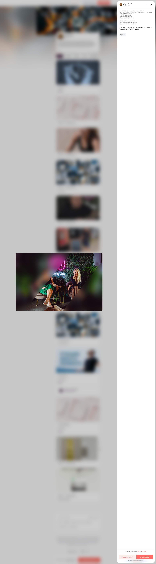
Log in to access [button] (142, 551)
